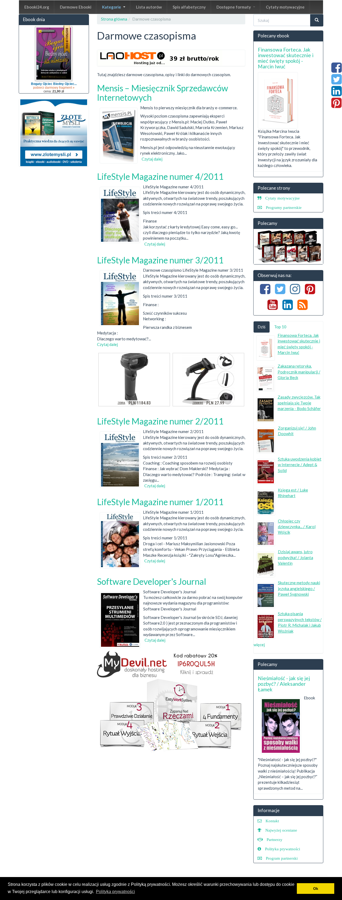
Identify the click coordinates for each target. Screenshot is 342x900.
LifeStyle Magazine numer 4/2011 (160, 176)
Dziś (262, 326)
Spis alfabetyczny (189, 7)
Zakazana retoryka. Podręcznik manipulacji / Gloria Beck (299, 372)
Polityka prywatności (282, 849)
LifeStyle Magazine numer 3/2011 (160, 260)
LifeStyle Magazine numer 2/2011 (160, 421)
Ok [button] (315, 888)
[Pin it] (336, 105)
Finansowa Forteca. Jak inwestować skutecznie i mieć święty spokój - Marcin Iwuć (285, 57)
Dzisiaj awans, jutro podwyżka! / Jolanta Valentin (295, 557)
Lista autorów (149, 7)
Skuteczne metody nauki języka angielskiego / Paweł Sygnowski (299, 588)
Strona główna (114, 19)
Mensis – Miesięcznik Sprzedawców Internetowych (162, 93)
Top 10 (280, 326)
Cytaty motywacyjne (285, 7)
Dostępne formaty (234, 7)
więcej (259, 644)
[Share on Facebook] (336, 70)
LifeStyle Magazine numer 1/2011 (160, 502)
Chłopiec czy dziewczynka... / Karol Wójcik (297, 527)
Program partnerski (282, 858)
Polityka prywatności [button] (115, 891)
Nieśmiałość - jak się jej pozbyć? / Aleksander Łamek (284, 683)
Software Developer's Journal (151, 581)
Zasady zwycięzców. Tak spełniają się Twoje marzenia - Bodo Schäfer (299, 403)
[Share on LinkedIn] (336, 93)
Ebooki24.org (36, 7)
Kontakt (272, 821)
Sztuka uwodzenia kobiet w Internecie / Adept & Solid (299, 465)
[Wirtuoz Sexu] (288, 246)
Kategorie (112, 7)
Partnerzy (274, 839)
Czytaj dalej (152, 159)
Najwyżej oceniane (281, 830)
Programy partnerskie (284, 207)
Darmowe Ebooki (75, 7)
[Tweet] (336, 82)
